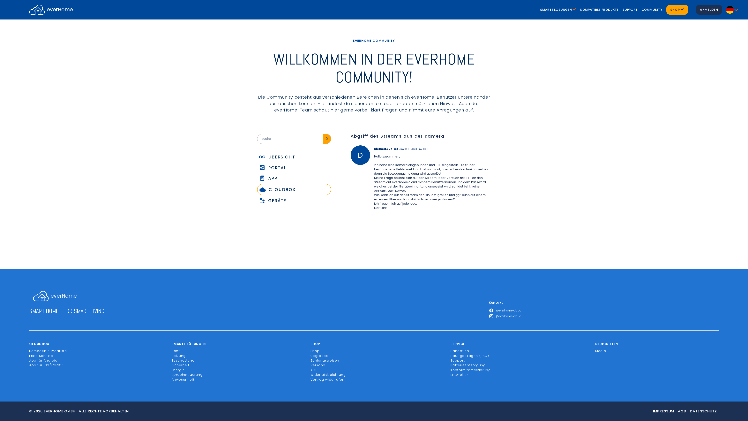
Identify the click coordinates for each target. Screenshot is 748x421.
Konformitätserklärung (471, 370)
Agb (682, 411)
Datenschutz (703, 411)
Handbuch (460, 351)
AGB (314, 370)
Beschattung (183, 360)
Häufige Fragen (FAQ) (470, 356)
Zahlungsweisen (324, 360)
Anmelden (709, 9)
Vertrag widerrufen (327, 379)
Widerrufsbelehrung (328, 374)
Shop (315, 351)
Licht (176, 351)
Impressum (663, 411)
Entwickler (459, 374)
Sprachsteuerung (187, 374)
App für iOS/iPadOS (46, 365)
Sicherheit (181, 365)
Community (652, 9)
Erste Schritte (41, 356)
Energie (178, 370)
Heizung (179, 356)
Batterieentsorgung (468, 365)
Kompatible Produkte (599, 9)
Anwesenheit (183, 379)
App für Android (43, 360)
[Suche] (327, 138)
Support (630, 9)
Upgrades (319, 356)
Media (600, 351)
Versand (317, 365)
